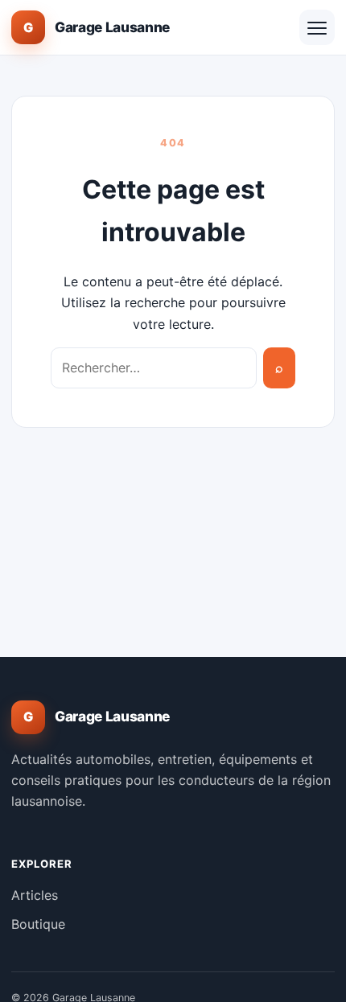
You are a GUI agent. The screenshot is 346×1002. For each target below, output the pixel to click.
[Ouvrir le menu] (317, 27)
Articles (34, 895)
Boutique (38, 924)
